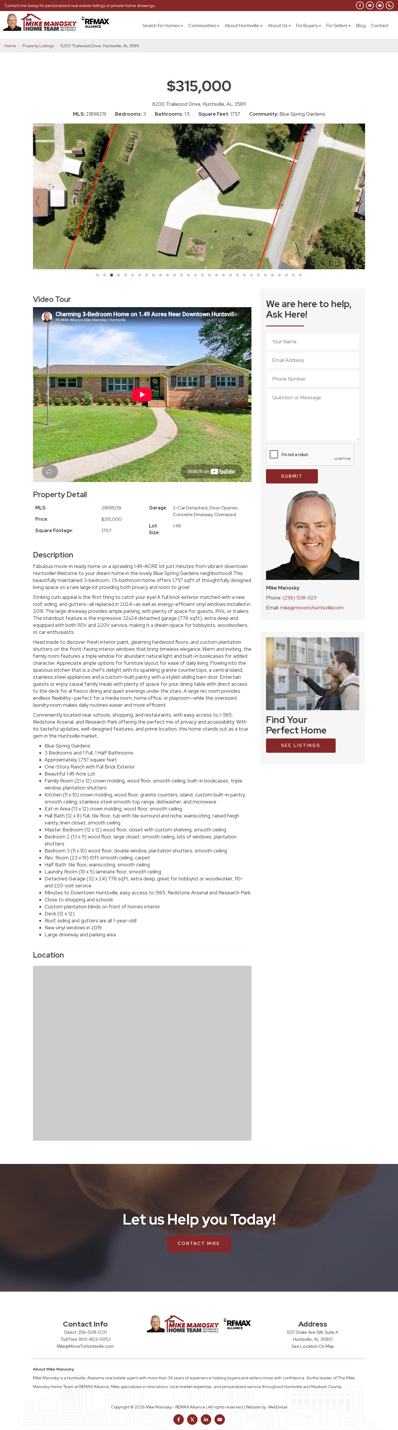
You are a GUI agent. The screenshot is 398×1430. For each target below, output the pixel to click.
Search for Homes (160, 25)
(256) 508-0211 (299, 597)
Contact (379, 25)
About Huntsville (242, 25)
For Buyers (307, 25)
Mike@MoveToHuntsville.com (85, 1346)
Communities (202, 25)
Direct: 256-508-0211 (85, 1332)
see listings (300, 745)
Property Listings (38, 45)
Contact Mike (199, 1243)
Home (10, 45)
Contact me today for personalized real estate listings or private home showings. (80, 5)
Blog (361, 25)
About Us (277, 25)
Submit (292, 476)
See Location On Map (312, 1346)
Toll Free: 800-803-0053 (85, 1339)
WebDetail (277, 1407)
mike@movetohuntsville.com (312, 607)
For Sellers (336, 25)
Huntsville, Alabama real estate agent (102, 1377)
